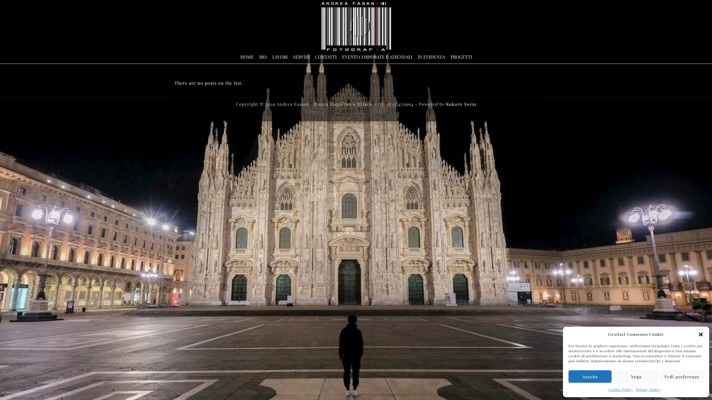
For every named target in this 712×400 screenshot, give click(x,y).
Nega (636, 376)
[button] (701, 334)
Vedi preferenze (681, 376)
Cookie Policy (621, 389)
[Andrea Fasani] (356, 26)
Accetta (590, 376)
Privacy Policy (648, 389)
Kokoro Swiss (461, 104)
